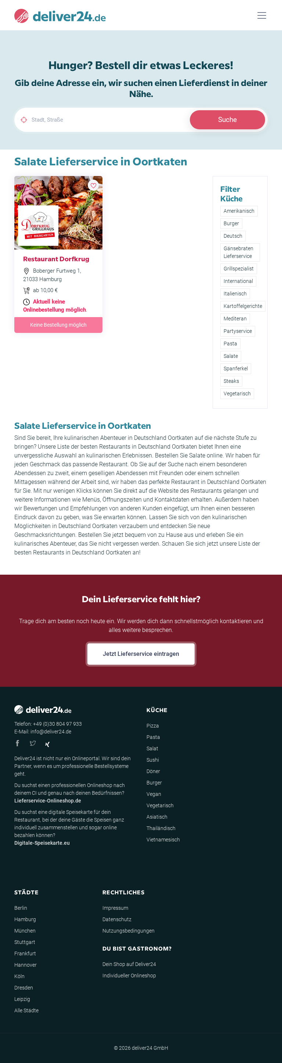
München (25, 931)
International (238, 281)
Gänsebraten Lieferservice (238, 252)
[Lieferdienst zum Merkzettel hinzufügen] (93, 185)
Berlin (20, 908)
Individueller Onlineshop (129, 975)
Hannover (25, 965)
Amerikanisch (239, 211)
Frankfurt (25, 953)
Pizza (153, 726)
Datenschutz (116, 919)
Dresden (23, 988)
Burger (231, 223)
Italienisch (235, 294)
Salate (231, 356)
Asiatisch (157, 817)
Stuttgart (24, 942)
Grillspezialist (239, 269)
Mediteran (235, 319)
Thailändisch (161, 828)
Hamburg (25, 919)
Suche (227, 119)
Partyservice (238, 331)
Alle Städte (26, 1010)
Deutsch (233, 236)
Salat (152, 748)
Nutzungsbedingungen (128, 931)
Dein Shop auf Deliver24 (129, 964)
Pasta (230, 343)
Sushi (153, 760)
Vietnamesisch (163, 840)
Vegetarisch (237, 393)
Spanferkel (236, 368)
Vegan (154, 794)
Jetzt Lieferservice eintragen (141, 653)
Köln (19, 976)
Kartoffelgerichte (243, 306)
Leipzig (22, 999)
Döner (153, 771)
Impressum (115, 908)
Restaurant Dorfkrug (56, 258)
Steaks (231, 381)
